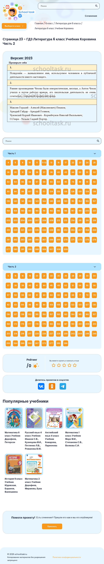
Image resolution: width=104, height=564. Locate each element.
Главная (39, 23)
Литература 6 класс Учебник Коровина (54, 28)
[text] (75, 365)
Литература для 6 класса (68, 23)
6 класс (49, 23)
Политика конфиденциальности (67, 557)
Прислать (52, 526)
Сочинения (91, 16)
